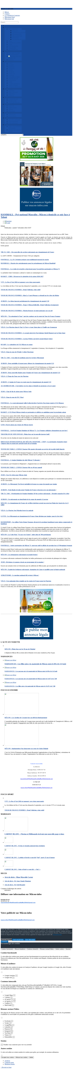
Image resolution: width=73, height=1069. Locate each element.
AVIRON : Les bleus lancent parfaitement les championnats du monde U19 (25, 301)
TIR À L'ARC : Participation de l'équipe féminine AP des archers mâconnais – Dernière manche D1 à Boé (35, 493)
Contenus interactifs (32, 949)
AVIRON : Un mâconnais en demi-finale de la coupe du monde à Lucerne (24, 499)
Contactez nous (9, 1062)
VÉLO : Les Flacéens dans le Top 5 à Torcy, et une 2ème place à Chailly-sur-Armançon (29, 327)
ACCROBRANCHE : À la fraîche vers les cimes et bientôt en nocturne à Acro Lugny (28, 386)
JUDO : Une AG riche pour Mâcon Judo (14, 475)
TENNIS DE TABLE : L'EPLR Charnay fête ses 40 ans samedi (21, 467)
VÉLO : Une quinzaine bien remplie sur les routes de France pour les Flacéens (26, 581)
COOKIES (4, 941)
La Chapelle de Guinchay (12, 15)
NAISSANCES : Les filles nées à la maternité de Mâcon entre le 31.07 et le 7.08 (30, 686)
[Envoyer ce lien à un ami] (7, 223)
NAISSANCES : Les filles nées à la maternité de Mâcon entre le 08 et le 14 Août (35, 664)
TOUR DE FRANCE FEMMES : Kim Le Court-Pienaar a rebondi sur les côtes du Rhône (30, 295)
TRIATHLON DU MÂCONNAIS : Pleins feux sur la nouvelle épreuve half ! (25, 434)
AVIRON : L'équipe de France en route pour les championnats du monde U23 (26, 382)
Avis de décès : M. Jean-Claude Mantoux (18, 881)
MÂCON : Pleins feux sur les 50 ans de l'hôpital (20, 649)
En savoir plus (57, 934)
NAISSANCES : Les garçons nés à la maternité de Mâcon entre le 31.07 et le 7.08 (31, 679)
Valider (31, 1057)
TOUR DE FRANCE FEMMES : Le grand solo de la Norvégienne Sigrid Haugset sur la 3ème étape (33, 333)
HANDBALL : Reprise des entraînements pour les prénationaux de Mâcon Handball (28, 263)
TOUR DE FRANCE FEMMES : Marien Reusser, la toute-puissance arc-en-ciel (26, 310)
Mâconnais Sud (9, 19)
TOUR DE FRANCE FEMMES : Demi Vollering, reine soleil (20, 289)
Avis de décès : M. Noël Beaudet (15, 885)
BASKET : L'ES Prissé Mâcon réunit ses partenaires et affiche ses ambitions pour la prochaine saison (33, 412)
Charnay (7, 14)
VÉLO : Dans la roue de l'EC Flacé (12, 397)
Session (68, 949)
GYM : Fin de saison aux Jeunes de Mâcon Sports (17, 425)
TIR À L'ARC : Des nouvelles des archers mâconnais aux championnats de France (27, 252)
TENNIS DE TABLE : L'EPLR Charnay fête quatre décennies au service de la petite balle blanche (33, 449)
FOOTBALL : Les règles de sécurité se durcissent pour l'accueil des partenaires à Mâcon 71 (30, 269)
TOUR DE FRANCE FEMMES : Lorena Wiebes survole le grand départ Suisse (27, 339)
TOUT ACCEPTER (18, 939)
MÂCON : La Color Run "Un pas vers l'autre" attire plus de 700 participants (26, 534)
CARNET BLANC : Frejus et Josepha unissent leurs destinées (25, 846)
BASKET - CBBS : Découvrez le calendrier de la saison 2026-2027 (22, 276)
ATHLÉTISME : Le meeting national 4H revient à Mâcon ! (20, 575)
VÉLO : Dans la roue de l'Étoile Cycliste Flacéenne (17, 352)
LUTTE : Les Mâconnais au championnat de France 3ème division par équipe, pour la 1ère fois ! (32, 516)
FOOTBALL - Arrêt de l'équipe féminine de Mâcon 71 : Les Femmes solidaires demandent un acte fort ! (34, 430)
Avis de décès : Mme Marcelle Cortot (19, 877)
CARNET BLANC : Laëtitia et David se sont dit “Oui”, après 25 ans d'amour (30, 857)
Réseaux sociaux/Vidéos (47, 949)
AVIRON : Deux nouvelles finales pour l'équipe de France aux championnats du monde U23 (30, 372)
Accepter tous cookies (8, 1057)
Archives (7, 1061)
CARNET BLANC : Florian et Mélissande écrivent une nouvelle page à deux (34, 834)
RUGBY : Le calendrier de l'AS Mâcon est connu (17, 344)
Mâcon (7, 12)
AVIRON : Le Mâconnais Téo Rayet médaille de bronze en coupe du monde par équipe (29, 484)
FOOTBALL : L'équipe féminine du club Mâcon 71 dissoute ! (20, 460)
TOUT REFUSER (30, 939)
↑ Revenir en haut (6, 1067)
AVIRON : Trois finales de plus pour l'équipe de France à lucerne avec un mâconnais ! (28, 490)
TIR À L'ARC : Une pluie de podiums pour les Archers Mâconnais (22, 358)
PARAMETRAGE (6, 939)
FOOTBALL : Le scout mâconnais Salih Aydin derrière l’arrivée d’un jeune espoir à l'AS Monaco (32, 403)
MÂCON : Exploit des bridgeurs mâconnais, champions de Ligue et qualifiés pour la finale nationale (33, 569)
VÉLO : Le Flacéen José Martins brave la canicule (17, 510)
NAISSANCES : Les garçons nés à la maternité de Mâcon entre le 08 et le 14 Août (31, 671)
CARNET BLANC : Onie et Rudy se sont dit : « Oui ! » (22, 869)
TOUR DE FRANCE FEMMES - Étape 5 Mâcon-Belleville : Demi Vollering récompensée (30, 305)
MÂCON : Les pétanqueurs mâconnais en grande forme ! (19, 554)
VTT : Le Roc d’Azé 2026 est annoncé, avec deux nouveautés (20, 282)
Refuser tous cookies (21, 1057)
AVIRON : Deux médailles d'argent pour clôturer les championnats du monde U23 (27, 363)
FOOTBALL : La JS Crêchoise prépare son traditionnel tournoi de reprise (25, 259)
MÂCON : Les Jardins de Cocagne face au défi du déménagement (26, 717)
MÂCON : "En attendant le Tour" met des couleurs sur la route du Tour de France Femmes (30, 316)
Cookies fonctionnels (7, 949)
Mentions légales (10, 1064)
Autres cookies (60, 949)
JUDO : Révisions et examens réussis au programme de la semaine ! (22, 562)
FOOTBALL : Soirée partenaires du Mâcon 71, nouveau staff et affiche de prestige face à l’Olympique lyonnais (36, 545)
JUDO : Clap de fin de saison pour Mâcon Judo (16, 391)
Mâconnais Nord (10, 17)
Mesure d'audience (20, 949)
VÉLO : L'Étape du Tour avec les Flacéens (14, 376)
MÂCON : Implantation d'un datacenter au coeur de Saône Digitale (26, 748)
